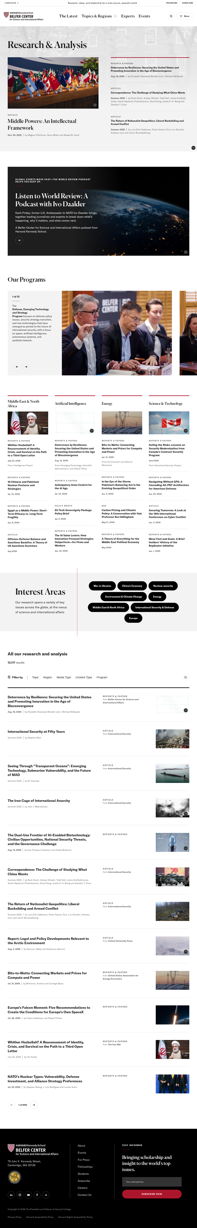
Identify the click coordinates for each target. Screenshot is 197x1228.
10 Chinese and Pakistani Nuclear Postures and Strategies (23, 485)
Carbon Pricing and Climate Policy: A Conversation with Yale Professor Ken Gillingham (122, 513)
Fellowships (85, 1166)
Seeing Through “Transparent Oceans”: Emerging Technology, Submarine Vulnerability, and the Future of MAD (49, 770)
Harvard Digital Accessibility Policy (75, 1217)
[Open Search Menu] (171, 16)
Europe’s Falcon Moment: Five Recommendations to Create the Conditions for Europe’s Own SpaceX (49, 1009)
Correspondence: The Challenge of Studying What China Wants (148, 92)
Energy (157, 596)
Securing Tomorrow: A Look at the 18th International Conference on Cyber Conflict (167, 514)
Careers (82, 1188)
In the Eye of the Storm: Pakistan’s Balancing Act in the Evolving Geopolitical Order (121, 485)
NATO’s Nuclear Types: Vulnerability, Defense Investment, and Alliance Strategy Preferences (45, 1078)
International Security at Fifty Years (36, 731)
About (81, 1145)
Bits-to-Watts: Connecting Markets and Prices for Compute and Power (122, 448)
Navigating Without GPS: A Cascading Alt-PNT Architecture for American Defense (169, 485)
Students (83, 1174)
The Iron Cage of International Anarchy (39, 800)
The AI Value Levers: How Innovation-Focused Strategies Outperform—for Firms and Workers (74, 540)
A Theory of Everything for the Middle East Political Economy (120, 540)
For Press (84, 1160)
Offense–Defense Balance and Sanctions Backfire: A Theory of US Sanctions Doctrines (27, 542)
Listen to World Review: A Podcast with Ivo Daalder (51, 200)
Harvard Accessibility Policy (40, 1217)
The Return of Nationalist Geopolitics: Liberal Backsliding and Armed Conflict (43, 906)
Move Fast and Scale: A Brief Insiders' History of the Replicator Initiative (167, 542)
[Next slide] (26, 367)
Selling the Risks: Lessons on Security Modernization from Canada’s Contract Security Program (167, 450)
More (186, 16)
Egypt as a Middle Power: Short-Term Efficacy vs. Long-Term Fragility (27, 514)
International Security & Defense (154, 607)
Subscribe (187, 3)
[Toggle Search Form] (185, 677)
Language (10, 3)
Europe (133, 618)
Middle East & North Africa (108, 607)
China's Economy (132, 585)
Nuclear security (163, 585)
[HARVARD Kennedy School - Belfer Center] (23, 16)
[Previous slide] (17, 367)
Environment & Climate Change (123, 596)
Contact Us (85, 1195)
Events (82, 1152)
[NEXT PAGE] (34, 1105)
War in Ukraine (102, 585)
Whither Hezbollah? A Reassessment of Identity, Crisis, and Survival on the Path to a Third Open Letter (27, 450)
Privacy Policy (15, 1217)
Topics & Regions (99, 16)
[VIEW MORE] (19, 240)
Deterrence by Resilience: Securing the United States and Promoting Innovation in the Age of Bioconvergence (145, 69)
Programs (171, 3)
